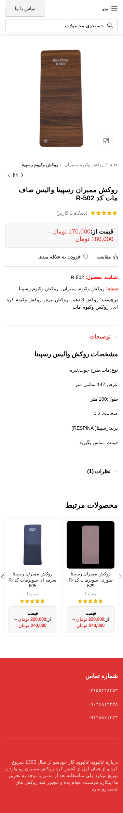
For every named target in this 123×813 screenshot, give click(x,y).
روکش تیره (57, 299)
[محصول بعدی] (8, 175)
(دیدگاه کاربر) (71, 213)
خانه (113, 164)
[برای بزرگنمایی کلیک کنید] (106, 140)
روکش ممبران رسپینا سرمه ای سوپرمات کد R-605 (32, 580)
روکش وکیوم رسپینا (40, 164)
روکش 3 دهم (85, 299)
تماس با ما (25, 8)
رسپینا (90, 593)
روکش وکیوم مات (90, 307)
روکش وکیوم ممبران (83, 164)
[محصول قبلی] (22, 175)
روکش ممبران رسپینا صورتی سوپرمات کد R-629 (91, 580)
